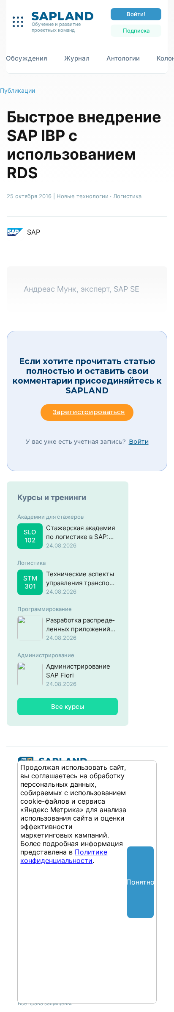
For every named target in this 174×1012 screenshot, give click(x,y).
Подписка (136, 30)
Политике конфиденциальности (63, 856)
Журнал (77, 58)
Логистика (127, 196)
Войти (139, 441)
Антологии (123, 58)
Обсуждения (26, 58)
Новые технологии (83, 196)
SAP (33, 232)
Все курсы (67, 706)
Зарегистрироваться (89, 412)
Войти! (136, 14)
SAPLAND (87, 390)
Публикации (17, 90)
